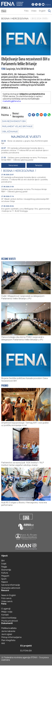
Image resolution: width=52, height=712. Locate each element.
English (42, 11)
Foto (26, 11)
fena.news (13, 165)
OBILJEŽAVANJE (10, 131)
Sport (3, 579)
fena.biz (38, 165)
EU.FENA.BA (26, 650)
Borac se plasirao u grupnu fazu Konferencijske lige (24, 142)
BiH (3, 560)
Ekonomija (6, 570)
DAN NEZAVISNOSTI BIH (14, 121)
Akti (3, 643)
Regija (4, 567)
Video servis (6, 601)
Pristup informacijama (11, 637)
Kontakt (5, 615)
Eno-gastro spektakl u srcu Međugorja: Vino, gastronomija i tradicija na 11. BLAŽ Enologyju (25, 210)
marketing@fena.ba (12, 101)
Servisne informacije (10, 585)
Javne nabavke (8, 631)
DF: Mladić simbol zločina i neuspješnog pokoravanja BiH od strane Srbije (25, 200)
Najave (4, 582)
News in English (8, 595)
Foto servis (6, 598)
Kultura (4, 573)
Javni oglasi (6, 634)
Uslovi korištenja (8, 618)
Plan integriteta (8, 640)
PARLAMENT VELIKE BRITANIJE (17, 126)
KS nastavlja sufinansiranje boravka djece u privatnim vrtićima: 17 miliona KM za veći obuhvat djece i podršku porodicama (25, 150)
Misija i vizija (6, 612)
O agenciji (5, 608)
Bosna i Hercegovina (15, 18)
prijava (48, 4)
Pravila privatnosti (9, 621)
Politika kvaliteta (8, 628)
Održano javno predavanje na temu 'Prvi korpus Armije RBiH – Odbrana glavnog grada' (24, 158)
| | (18, 170)
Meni (4, 11)
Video (33, 11)
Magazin (5, 576)
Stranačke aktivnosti (10, 588)
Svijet (3, 563)
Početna (5, 115)
